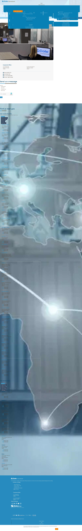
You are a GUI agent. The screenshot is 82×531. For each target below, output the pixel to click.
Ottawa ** (4, 262)
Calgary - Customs (5, 132)
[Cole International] (8, 1)
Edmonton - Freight (6, 150)
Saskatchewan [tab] (4, 119)
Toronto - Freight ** (6, 307)
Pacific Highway (5, 167)
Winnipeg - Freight (5, 227)
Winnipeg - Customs (6, 218)
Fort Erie (3, 236)
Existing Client (3, 86)
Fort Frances (4, 244)
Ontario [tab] (3, 121)
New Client (2, 87)
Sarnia (3, 281)
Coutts (3, 140)
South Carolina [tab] (4, 388)
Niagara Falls (4, 252)
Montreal (4, 350)
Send (1, 97)
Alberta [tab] (3, 116)
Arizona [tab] (3, 383)
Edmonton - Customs (6, 158)
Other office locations (18, 11)
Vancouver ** (4, 175)
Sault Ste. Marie (5, 291)
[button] (29, 20)
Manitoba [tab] (3, 120)
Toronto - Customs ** (6, 316)
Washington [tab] (4, 390)
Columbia (4, 435)
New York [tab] (3, 387)
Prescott (3, 272)
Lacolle (3, 334)
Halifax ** (4, 368)
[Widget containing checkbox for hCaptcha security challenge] (6, 94)
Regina (3, 192)
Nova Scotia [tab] (4, 123)
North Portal (4, 184)
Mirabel (3, 342)
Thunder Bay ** (5, 299)
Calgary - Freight (5, 124)
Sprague (3, 210)
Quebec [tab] (3, 122)
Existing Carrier (3, 89)
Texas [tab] (3, 389)
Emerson (3, 201)
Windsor (3, 325)
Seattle (3, 463)
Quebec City (4, 359)
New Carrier (3, 90)
